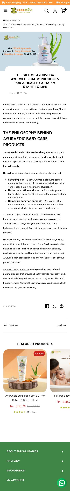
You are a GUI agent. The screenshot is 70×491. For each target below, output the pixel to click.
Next (59, 325)
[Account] (55, 9)
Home (5, 20)
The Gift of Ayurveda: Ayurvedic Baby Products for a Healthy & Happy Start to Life (33, 26)
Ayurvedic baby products (15, 269)
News (14, 20)
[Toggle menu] (5, 10)
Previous (12, 325)
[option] (23, 385)
